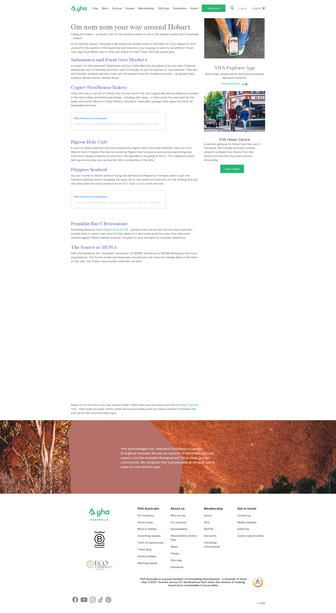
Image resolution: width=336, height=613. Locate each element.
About (194, 8)
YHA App (163, 8)
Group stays (145, 522)
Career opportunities (250, 535)
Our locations (145, 515)
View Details (232, 169)
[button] (315, 579)
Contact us (244, 515)
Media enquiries (247, 522)
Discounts (210, 535)
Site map (176, 560)
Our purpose (178, 522)
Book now (214, 8)
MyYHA (208, 529)
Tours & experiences (150, 542)
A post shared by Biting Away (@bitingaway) (100, 202)
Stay (95, 8)
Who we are (178, 515)
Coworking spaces (148, 535)
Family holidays (146, 556)
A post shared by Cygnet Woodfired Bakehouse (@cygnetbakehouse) (112, 124)
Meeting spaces (147, 563)
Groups (130, 8)
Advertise (243, 529)
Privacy (175, 553)
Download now (230, 83)
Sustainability (179, 529)
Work (105, 8)
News (174, 546)
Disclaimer (177, 567)
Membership (146, 8)
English (256, 8)
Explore (117, 8)
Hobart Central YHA (115, 229)
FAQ (206, 522)
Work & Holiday (147, 529)
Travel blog (144, 549)
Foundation (180, 8)
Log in (243, 8)
